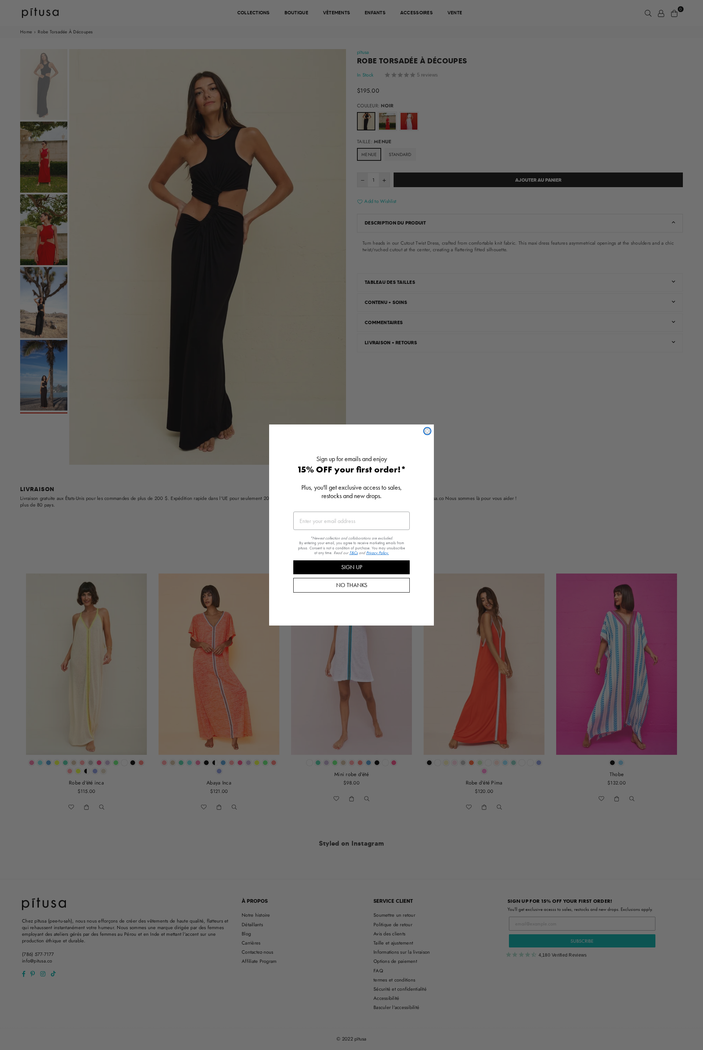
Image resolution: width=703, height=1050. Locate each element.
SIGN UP (351, 567)
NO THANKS (351, 585)
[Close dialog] (427, 431)
